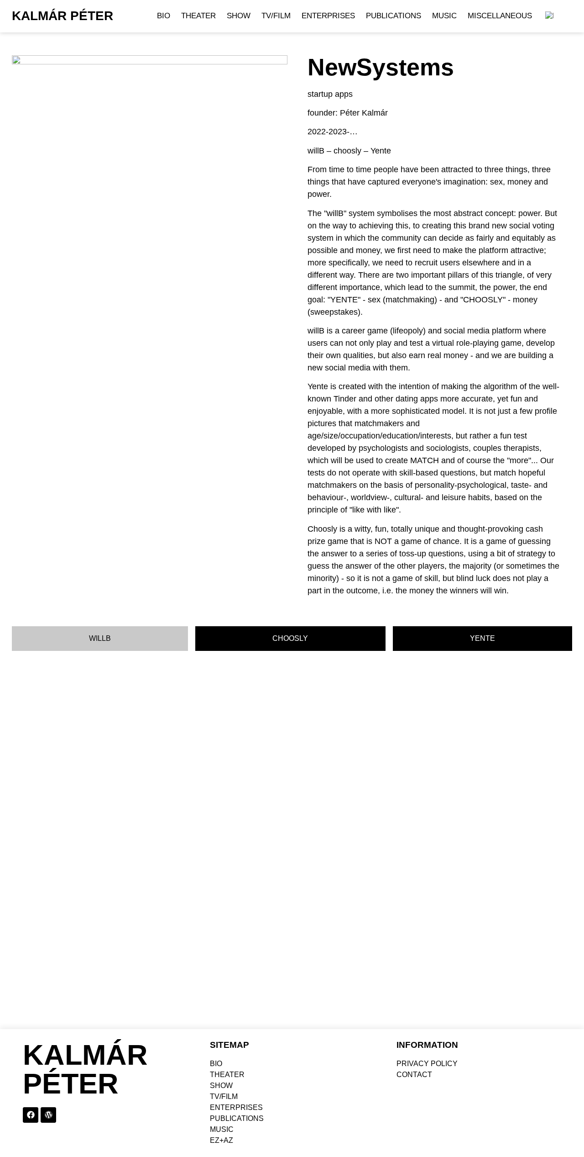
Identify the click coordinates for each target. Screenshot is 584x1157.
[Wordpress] (48, 1115)
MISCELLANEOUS (500, 15)
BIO (163, 15)
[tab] (100, 638)
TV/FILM (276, 15)
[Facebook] (30, 1115)
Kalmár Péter (62, 16)
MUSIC (444, 15)
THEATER (198, 15)
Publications (393, 15)
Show (238, 15)
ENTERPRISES (328, 15)
